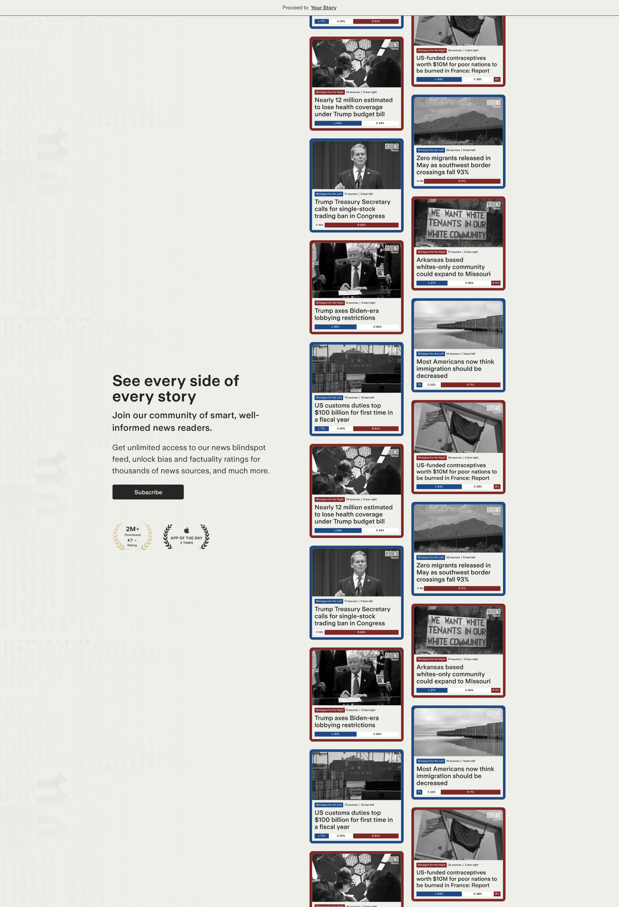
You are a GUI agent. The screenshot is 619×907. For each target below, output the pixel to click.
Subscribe (148, 492)
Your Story (324, 8)
